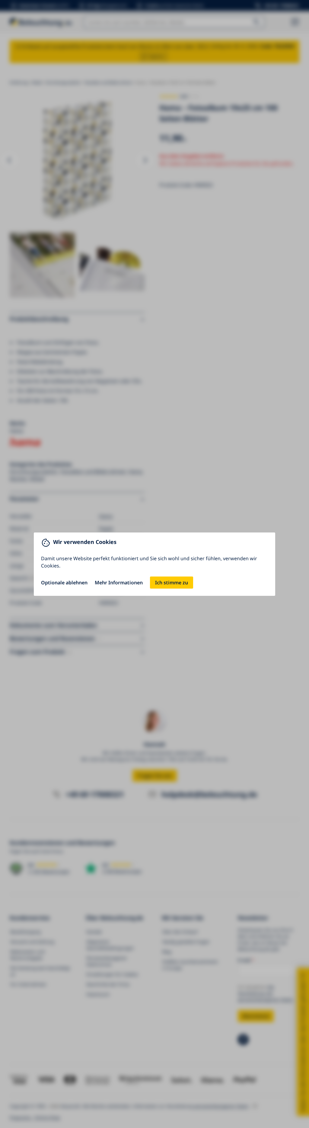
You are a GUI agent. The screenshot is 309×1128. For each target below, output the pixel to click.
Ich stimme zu (171, 582)
